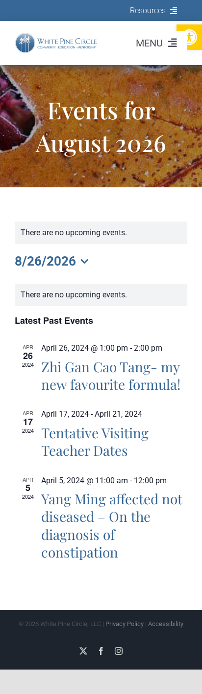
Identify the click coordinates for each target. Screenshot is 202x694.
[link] (56, 36)
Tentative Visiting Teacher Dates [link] (95, 441)
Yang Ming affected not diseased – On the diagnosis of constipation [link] (111, 525)
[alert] (101, 295)
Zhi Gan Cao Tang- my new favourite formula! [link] (110, 375)
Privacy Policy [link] (124, 623)
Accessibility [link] (165, 623)
